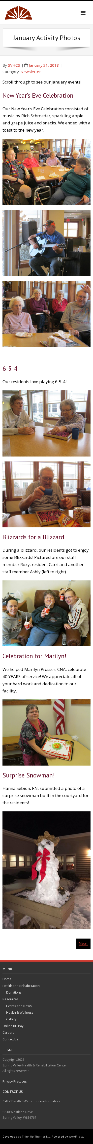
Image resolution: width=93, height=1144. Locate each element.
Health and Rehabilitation (21, 985)
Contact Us (10, 1039)
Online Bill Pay (12, 1026)
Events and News (19, 1005)
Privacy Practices (14, 1081)
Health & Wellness (19, 1012)
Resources (10, 999)
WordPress (76, 1136)
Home (6, 979)
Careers (8, 1032)
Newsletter (31, 71)
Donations (14, 992)
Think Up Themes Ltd (36, 1136)
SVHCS (14, 65)
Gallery (11, 1019)
